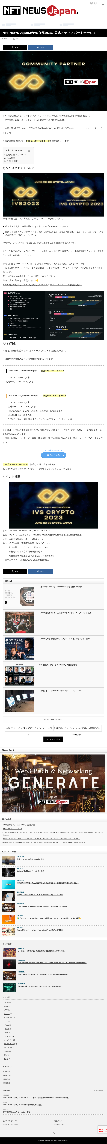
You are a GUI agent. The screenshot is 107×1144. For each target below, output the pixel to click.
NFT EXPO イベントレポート (12, 829)
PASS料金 (10, 158)
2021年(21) (6, 1083)
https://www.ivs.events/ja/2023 (35, 560)
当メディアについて (10, 1121)
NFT (5, 1010)
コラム (6, 1021)
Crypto (6, 1002)
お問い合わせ (59, 1124)
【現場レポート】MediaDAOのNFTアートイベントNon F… (61, 691)
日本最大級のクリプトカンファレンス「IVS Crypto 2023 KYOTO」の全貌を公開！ (77, 729)
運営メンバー (59, 1121)
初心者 (6, 1051)
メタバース (7, 1047)
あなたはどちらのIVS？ (16, 155)
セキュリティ (8, 1040)
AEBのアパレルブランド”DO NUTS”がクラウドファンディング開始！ (29, 729)
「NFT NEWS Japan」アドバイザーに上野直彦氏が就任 (22, 1105)
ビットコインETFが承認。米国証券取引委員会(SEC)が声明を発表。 (42, 951)
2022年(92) (6, 1079)
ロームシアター (26, 547)
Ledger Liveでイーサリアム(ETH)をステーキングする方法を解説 (40, 895)
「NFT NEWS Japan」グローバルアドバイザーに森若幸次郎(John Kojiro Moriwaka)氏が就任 (36, 1098)
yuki (6, 1032)
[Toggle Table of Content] (28, 151)
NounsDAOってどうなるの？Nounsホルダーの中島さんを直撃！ (40, 930)
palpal (7, 1029)
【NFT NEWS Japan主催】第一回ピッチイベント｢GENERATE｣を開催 (42, 906)
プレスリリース (9, 1044)
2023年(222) (7, 1075)
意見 (5, 1055)
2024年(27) (6, 1071)
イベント (18, 39)
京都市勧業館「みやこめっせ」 (36, 543)
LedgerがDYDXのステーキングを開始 (30, 871)
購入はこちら (53, 455)
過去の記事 (99, 1090)
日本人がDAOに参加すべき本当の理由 (30, 859)
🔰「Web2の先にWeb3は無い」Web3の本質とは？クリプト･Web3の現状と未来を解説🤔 (49, 918)
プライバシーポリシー (10, 1124)
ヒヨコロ (8, 1036)
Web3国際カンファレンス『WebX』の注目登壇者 (58, 665)
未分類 (6, 1059)
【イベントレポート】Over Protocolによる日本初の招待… (61, 587)
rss (91, 3)
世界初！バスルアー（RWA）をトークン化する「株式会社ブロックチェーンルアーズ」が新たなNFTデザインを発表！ (41, 838)
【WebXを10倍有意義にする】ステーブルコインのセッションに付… (65, 639)
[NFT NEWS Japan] (40, 14)
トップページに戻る (53, 739)
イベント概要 (12, 161)
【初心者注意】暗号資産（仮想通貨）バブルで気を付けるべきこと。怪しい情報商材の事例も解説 (52, 963)
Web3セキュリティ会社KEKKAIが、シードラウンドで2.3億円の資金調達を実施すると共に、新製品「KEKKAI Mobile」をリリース (44, 842)
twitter (95, 3)
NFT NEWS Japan (51, 1140)
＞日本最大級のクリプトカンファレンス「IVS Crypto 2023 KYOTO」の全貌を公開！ (42, 285)
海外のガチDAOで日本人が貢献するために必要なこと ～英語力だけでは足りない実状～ (48, 883)
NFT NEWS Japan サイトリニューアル (16, 1112)
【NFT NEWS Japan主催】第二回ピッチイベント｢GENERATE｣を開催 (42, 974)
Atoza (7, 1025)
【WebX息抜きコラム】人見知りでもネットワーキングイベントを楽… (66, 613)
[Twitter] (53, 1132)
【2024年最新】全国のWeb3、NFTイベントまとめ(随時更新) (39, 986)
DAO (5, 1006)
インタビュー (8, 1017)
